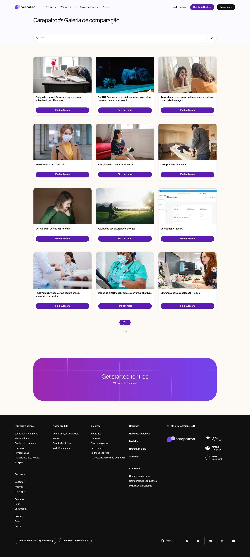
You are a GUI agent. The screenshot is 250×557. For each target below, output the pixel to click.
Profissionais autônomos (27, 458)
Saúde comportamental (27, 434)
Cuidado (19, 499)
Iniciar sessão (179, 7)
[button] (168, 541)
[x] (222, 541)
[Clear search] (211, 37)
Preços (106, 7)
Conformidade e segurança (143, 481)
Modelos (133, 441)
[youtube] (233, 541)
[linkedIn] (210, 541)
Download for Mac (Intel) (75, 541)
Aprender (134, 457)
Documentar (21, 509)
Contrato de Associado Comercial (108, 458)
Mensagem (20, 492)
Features (49, 7)
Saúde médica (22, 439)
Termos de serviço (100, 453)
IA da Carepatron (61, 448)
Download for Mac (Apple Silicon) (35, 541)
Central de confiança (139, 476)
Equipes (19, 463)
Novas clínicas (22, 453)
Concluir (19, 517)
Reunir (18, 504)
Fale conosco (97, 448)
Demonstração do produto (66, 434)
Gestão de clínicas (62, 443)
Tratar (17, 521)
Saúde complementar (26, 443)
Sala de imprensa (99, 443)
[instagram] (198, 541)
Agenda (19, 487)
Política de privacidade (140, 486)
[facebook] (187, 541)
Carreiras (95, 439)
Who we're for (67, 7)
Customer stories (87, 7)
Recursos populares (139, 434)
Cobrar (18, 526)
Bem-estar (20, 448)
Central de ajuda (137, 449)
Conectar (19, 482)
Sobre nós (96, 434)
